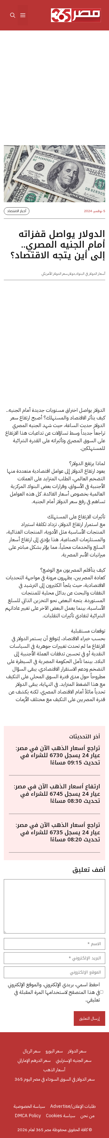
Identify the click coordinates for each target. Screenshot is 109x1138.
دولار (71, 273)
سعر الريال (32, 1050)
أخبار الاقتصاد (16, 211)
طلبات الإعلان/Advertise (73, 1106)
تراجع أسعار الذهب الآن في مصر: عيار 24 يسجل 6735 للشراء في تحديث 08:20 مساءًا (58, 832)
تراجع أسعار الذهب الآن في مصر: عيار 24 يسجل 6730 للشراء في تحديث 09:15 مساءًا (58, 755)
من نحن (87, 1115)
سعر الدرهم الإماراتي (34, 1060)
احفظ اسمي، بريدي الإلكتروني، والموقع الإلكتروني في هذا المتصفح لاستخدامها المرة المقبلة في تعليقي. (54, 992)
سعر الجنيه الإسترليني (74, 1060)
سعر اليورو (54, 1050)
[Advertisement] (54, 88)
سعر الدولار (77, 1050)
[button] (13, 15)
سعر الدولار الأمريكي (54, 273)
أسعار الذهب (54, 1069)
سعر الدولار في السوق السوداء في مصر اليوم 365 (54, 1079)
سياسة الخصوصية (29, 1106)
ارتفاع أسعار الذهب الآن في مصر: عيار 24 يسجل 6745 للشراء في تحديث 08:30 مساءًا (57, 793)
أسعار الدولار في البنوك (90, 273)
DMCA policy (28, 1115)
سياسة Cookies (60, 1115)
